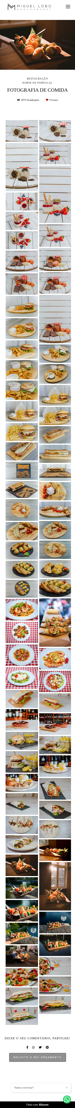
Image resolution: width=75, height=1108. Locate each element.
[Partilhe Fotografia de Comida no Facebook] (27, 1047)
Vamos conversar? (24, 1087)
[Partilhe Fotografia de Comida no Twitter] (40, 1047)
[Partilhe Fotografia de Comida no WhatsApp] (33, 1047)
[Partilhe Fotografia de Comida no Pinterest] (47, 1047)
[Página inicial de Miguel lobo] (29, 7)
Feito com (37, 1104)
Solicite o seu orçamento (37, 1057)
